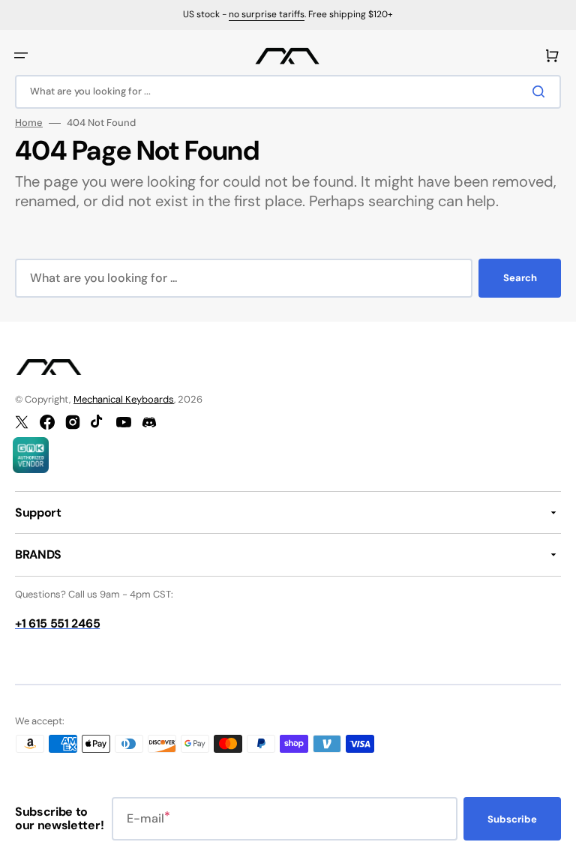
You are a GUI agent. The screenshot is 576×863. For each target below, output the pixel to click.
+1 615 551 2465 (57, 623)
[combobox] (288, 92)
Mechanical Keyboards (124, 399)
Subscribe (512, 819)
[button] (21, 55)
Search (520, 277)
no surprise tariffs (266, 14)
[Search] (541, 91)
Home (29, 123)
